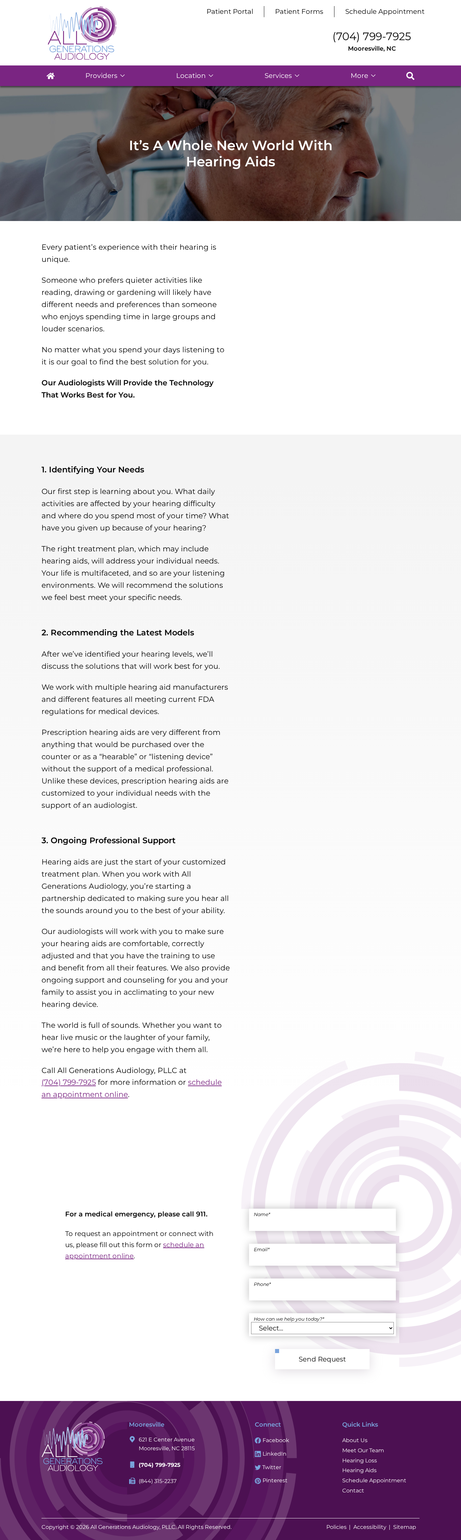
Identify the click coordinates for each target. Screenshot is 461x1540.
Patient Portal (230, 11)
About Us (355, 1440)
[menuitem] (51, 75)
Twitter (271, 1467)
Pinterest (274, 1480)
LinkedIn (274, 1454)
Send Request (322, 1359)
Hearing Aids (359, 1470)
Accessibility (369, 1527)
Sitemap (404, 1527)
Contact (353, 1490)
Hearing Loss (359, 1460)
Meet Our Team (363, 1450)
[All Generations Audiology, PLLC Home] (82, 33)
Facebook (275, 1440)
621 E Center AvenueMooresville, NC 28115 (167, 1444)
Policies (336, 1527)
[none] (105, 75)
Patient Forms (299, 11)
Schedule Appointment (385, 11)
